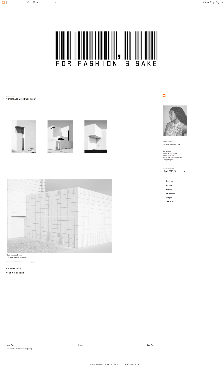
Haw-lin (169, 189)
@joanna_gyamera (177, 157)
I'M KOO (169, 185)
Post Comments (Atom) (24, 349)
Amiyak (169, 198)
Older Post (150, 345)
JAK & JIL (170, 202)
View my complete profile (173, 100)
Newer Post (10, 345)
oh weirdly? (170, 193)
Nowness (169, 181)
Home (80, 345)
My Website (167, 151)
